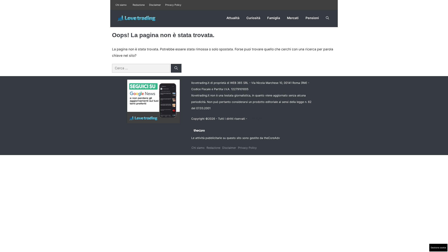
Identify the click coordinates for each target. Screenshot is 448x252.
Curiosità (253, 18)
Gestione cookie (438, 247)
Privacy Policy (173, 4)
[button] (327, 18)
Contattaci (255, 118)
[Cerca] (176, 68)
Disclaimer (155, 4)
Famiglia (273, 18)
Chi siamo (121, 4)
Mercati (293, 18)
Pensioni (312, 18)
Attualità (232, 18)
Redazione (139, 4)
